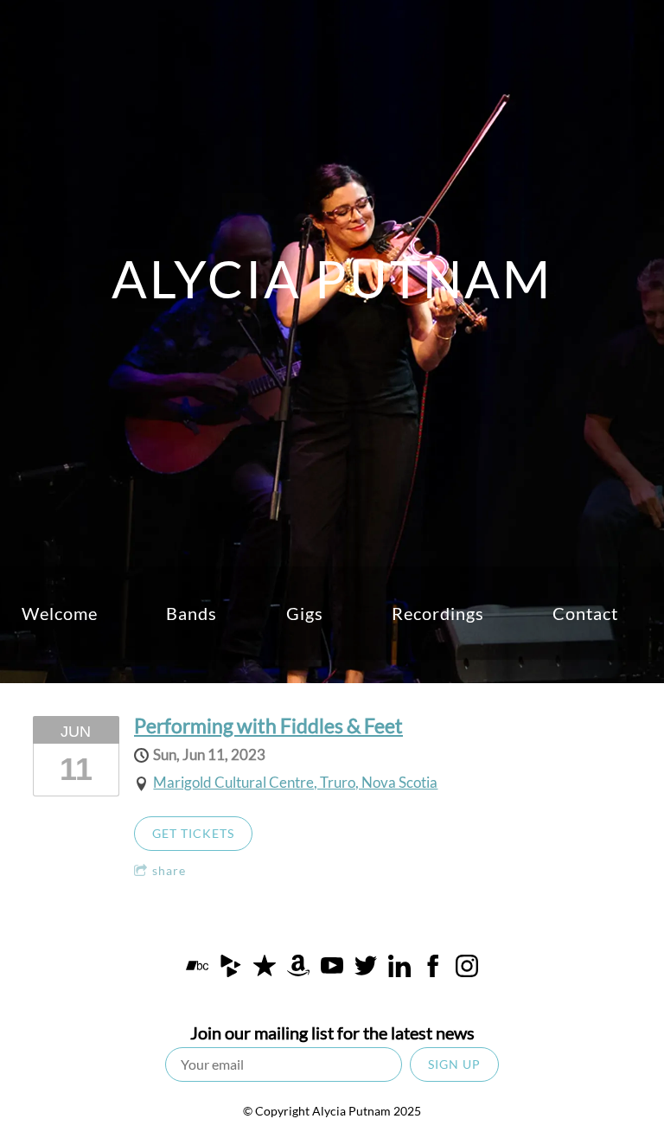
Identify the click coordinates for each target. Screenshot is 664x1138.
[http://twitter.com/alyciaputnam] (365, 969)
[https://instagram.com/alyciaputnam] (467, 969)
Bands (191, 613)
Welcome (60, 613)
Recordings (438, 613)
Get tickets (193, 833)
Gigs (304, 613)
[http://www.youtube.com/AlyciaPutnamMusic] (332, 969)
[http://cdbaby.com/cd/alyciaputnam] (231, 969)
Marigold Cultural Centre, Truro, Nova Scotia (295, 782)
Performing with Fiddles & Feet (268, 725)
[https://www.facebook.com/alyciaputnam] (433, 969)
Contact (585, 613)
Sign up (454, 1064)
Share (169, 870)
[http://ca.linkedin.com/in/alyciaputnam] (399, 969)
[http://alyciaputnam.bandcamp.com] (197, 969)
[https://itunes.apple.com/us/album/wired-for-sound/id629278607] (264, 969)
